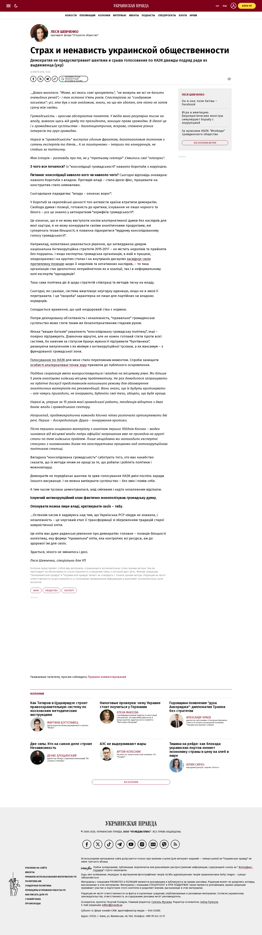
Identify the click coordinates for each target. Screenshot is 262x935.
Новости (71, 15)
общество (51, 590)
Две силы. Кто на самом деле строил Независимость (61, 746)
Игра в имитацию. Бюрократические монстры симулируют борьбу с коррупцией (202, 118)
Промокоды (33, 903)
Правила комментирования (107, 677)
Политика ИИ (33, 881)
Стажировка (33, 899)
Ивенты (134, 15)
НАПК (36, 590)
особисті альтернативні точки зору (58, 365)
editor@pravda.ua (112, 905)
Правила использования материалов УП (50, 876)
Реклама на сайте (36, 867)
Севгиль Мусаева (161, 902)
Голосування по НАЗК (47, 360)
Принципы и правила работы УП (45, 890)
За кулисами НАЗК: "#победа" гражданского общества (203, 132)
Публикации (87, 15)
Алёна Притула (209, 902)
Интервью (119, 15)
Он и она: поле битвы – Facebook (199, 102)
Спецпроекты (167, 15)
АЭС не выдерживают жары (123, 744)
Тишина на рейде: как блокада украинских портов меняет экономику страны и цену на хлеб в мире (199, 750)
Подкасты (148, 15)
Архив (193, 15)
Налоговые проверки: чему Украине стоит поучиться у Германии (130, 705)
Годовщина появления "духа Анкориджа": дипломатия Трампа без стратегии (197, 707)
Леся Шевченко (64, 31)
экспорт (69, 590)
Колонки (104, 15)
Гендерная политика (38, 885)
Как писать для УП (36, 894)
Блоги (183, 15)
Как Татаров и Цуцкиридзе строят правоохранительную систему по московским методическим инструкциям (59, 709)
